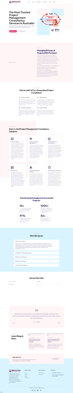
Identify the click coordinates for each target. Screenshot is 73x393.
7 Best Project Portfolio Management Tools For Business (34, 341)
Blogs (26, 376)
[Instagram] (40, 390)
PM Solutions (41, 374)
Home (26, 372)
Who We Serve (41, 372)
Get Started (12, 31)
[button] (59, 323)
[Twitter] (37, 390)
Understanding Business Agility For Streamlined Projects (54, 341)
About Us (26, 374)
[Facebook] (32, 390)
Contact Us (27, 377)
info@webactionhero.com (56, 372)
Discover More (22, 31)
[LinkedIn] (34, 390)
